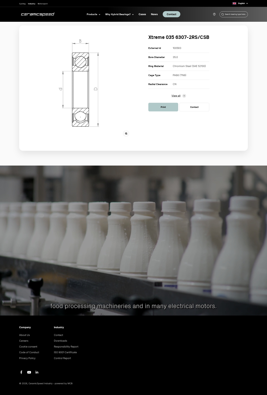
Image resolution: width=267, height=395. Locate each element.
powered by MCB (63, 383)
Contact (171, 14)
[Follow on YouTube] (29, 372)
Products (92, 14)
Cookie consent (28, 346)
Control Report (62, 358)
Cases (142, 14)
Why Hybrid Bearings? (118, 14)
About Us (24, 335)
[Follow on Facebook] (21, 372)
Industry (31, 3)
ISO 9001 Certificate (65, 352)
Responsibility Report (66, 346)
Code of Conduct (29, 352)
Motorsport (43, 3)
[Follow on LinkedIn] (37, 372)
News (154, 14)
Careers (23, 340)
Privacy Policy (27, 358)
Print (163, 107)
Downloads (60, 340)
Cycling (22, 3)
